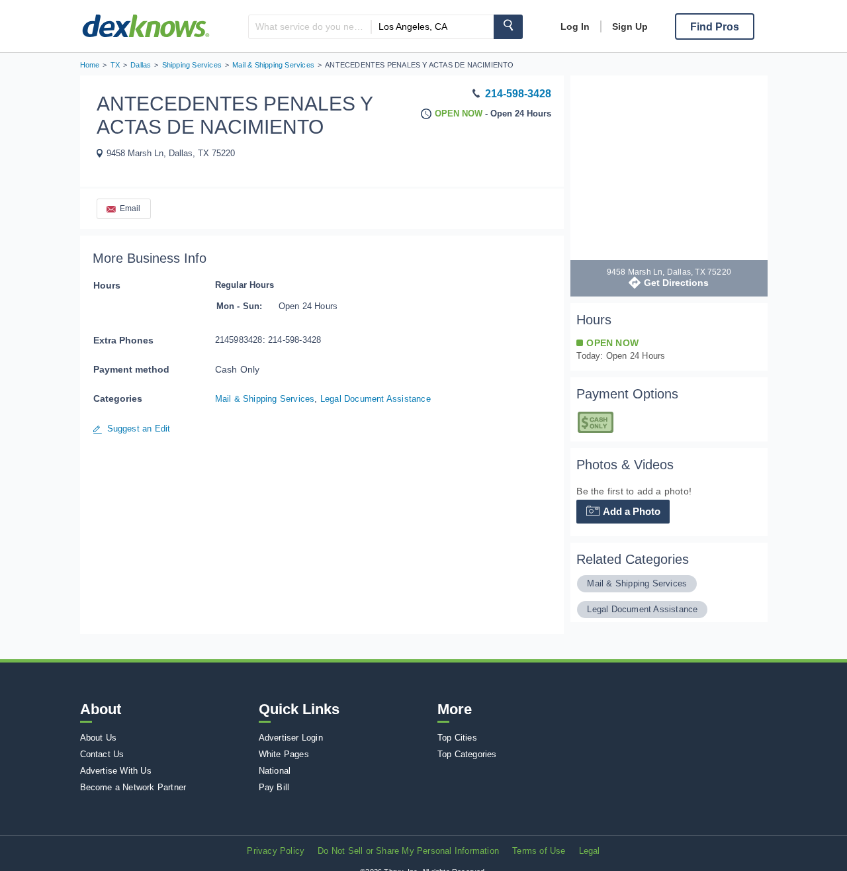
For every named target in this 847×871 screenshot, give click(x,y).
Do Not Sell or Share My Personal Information (408, 851)
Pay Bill (274, 787)
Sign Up (630, 26)
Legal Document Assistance (375, 399)
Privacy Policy (275, 851)
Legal (589, 851)
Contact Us (102, 754)
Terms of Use (538, 851)
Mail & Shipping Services (265, 399)
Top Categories (467, 754)
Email (130, 208)
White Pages (284, 754)
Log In (575, 26)
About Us (98, 738)
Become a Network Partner (133, 787)
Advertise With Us (116, 771)
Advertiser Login (291, 738)
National (275, 771)
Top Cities (457, 738)
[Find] (508, 27)
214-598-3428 (518, 93)
